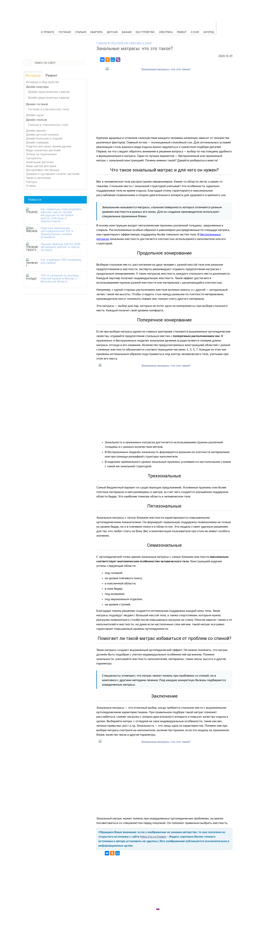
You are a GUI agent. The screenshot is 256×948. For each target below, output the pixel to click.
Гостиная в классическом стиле (48, 109)
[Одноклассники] (107, 59)
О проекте (47, 32)
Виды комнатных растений (43, 150)
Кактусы (31, 181)
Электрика (166, 32)
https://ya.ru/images (153, 836)
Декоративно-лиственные (42, 169)
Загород (208, 32)
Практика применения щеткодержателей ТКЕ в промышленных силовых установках (57, 232)
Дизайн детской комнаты (42, 134)
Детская (112, 32)
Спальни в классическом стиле (48, 125)
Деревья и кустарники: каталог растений (52, 173)
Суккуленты (34, 158)
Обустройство (145, 32)
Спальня (80, 32)
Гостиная (64, 32)
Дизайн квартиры (37, 86)
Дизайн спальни (36, 119)
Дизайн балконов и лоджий (44, 138)
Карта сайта (165, 904)
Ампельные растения (39, 161)
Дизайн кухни (35, 114)
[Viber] (118, 59)
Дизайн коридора (37, 142)
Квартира (96, 32)
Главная (101, 43)
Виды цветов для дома (41, 165)
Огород (30, 185)
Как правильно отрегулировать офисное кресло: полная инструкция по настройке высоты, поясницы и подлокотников (61, 214)
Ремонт (181, 32)
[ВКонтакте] (102, 59)
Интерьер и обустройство (42, 81)
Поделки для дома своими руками (48, 146)
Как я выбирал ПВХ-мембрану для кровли (61, 261)
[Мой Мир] (113, 59)
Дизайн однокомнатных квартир (49, 92)
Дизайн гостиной (37, 104)
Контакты (163, 896)
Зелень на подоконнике (41, 154)
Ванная (126, 32)
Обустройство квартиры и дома (131, 43)
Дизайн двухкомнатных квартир (48, 97)
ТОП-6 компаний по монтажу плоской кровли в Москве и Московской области (60, 278)
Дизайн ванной (35, 130)
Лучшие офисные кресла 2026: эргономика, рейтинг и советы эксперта (61, 246)
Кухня (195, 32)
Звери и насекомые (38, 177)
